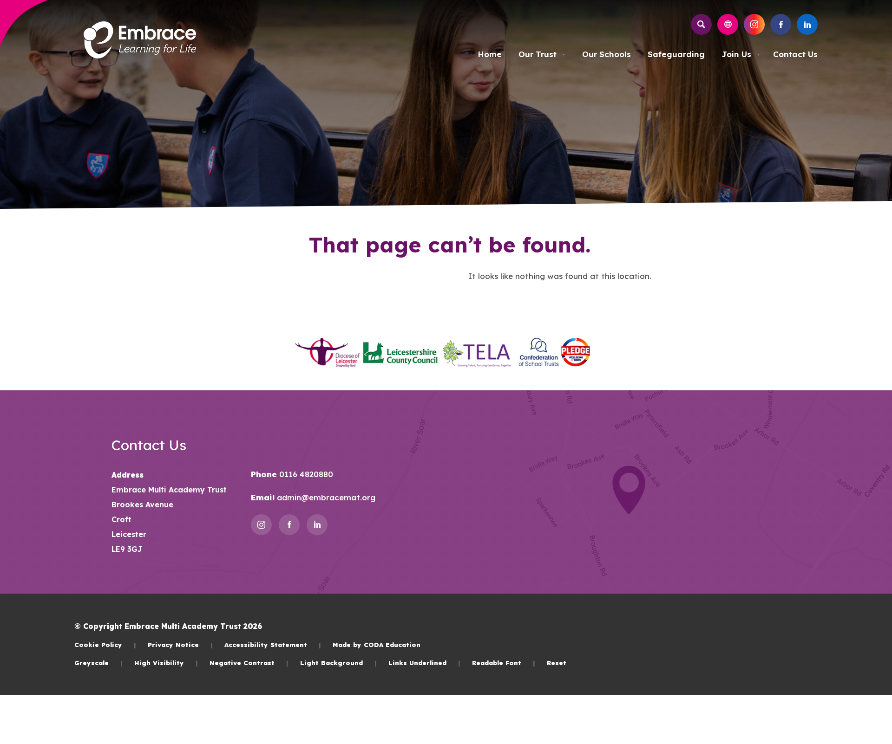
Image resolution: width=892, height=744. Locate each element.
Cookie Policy (105, 644)
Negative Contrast (249, 662)
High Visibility (166, 662)
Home (490, 54)
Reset (556, 662)
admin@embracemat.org (325, 497)
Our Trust (541, 54)
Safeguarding (676, 54)
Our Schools (606, 54)
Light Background (338, 662)
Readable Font (503, 662)
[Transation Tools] (727, 24)
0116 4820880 (305, 474)
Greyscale (98, 662)
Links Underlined (424, 662)
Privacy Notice (180, 644)
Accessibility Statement (272, 644)
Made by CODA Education (376, 644)
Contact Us (795, 54)
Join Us (740, 54)
